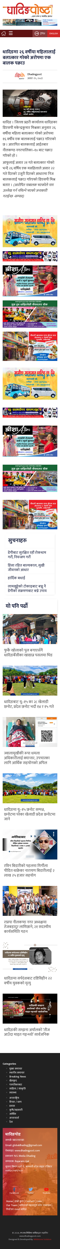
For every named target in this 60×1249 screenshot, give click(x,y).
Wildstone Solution (42, 1239)
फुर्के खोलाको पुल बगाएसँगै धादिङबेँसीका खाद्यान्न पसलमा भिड (28, 652)
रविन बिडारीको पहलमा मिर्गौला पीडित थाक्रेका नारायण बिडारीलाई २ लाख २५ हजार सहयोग (29, 870)
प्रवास (12, 1106)
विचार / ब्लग (15, 1102)
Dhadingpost (34, 74)
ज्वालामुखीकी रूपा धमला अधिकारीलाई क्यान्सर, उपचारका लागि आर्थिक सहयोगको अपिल (27, 758)
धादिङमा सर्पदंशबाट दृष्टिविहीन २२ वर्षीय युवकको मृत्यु (28, 980)
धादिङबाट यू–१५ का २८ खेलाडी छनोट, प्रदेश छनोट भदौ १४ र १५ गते (29, 704)
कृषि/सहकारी (15, 1110)
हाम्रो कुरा (19, 1201)
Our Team (11, 1205)
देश (11, 1122)
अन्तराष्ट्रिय (14, 1098)
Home (9, 1201)
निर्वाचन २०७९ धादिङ (16, 1209)
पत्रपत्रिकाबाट (15, 1084)
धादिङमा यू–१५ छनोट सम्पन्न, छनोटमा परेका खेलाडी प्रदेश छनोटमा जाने (29, 814)
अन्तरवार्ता (14, 1118)
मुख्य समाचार (15, 1068)
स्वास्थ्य (12, 1092)
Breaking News (17, 1076)
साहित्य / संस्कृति (17, 1088)
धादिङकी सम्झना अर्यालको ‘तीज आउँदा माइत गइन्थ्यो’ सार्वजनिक (27, 1032)
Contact (29, 1201)
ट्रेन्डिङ (42, 33)
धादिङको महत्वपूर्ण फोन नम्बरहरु (35, 1205)
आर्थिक (12, 1114)
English (54, 33)
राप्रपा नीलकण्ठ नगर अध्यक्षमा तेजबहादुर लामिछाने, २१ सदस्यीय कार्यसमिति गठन (27, 927)
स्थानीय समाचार (16, 1072)
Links (39, 1201)
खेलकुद (13, 1080)
